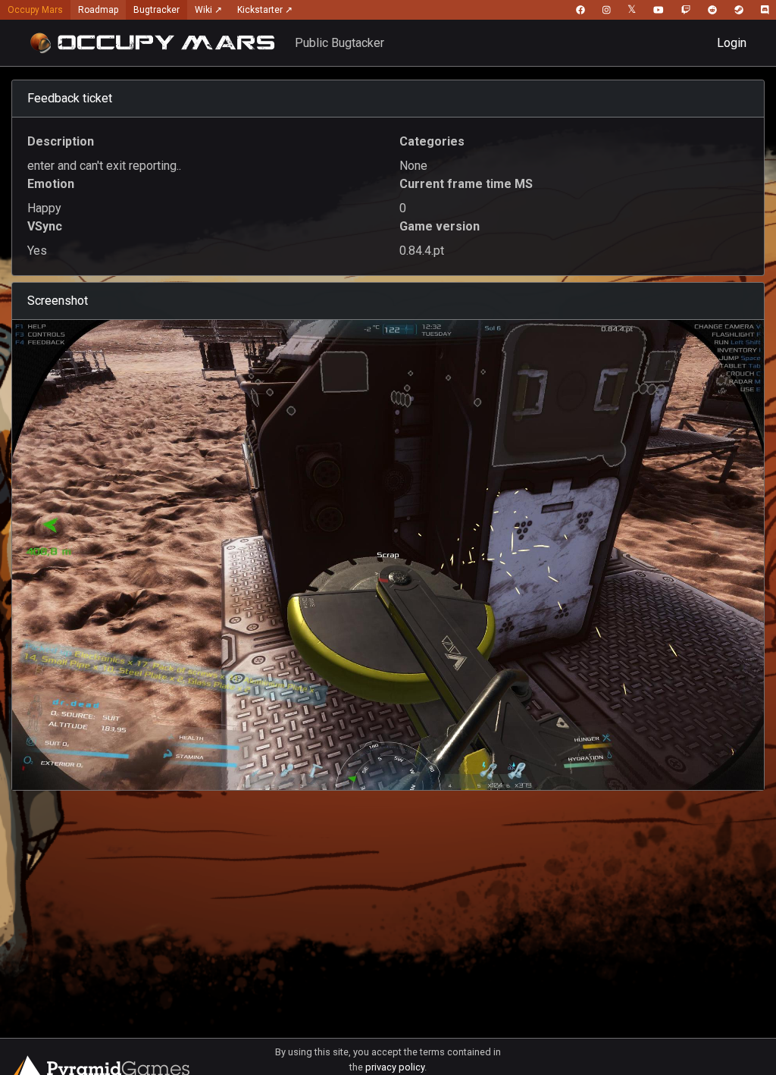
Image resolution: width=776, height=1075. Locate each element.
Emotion (50, 184)
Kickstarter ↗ (265, 10)
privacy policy (394, 1067)
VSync (44, 226)
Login (731, 43)
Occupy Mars (35, 10)
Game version (439, 226)
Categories (432, 141)
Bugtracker (156, 10)
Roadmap (98, 10)
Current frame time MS (466, 184)
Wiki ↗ (208, 10)
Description (60, 141)
